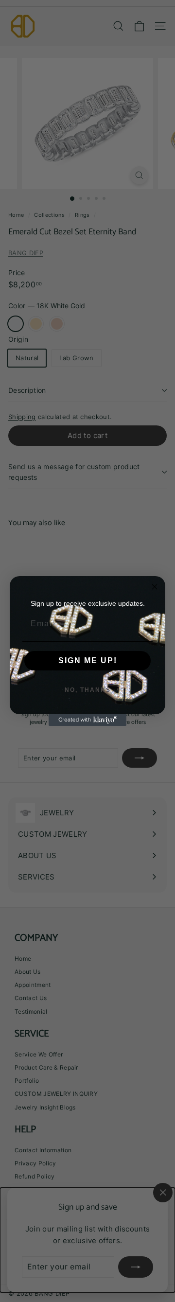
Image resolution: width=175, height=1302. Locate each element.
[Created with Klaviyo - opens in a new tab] (87, 720)
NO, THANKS (88, 689)
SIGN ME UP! (87, 660)
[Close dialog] (154, 587)
